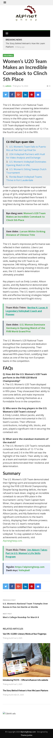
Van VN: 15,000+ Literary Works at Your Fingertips (24, 634)
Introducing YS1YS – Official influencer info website (25, 680)
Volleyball (8, 55)
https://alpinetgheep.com (30, 566)
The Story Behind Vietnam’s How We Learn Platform (25, 691)
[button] (5, 2)
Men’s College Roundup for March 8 (21, 617)
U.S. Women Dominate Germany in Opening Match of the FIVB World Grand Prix (25, 328)
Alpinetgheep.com (12, 540)
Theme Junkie (26, 735)
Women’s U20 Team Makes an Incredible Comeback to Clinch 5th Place (26, 217)
